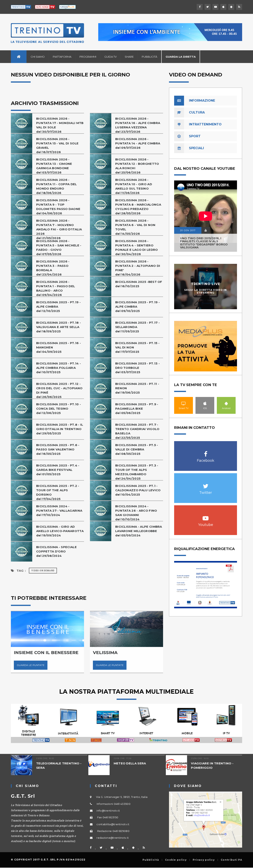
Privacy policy (204, 860)
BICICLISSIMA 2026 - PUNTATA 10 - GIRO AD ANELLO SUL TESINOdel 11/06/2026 (133, 186)
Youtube (205, 516)
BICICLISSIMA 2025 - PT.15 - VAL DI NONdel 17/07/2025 (137, 347)
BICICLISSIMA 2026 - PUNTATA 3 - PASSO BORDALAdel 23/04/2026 (53, 267)
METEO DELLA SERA (130, 763)
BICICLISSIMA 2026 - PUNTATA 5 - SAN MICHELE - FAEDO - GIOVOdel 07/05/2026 (58, 247)
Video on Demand (43, 570)
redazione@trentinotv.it (112, 837)
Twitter (205, 484)
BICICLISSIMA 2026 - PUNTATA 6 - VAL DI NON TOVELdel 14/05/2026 (135, 227)
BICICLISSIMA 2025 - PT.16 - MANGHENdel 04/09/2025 (58, 347)
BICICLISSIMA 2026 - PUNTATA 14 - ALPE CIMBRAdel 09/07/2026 (137, 143)
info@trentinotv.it (108, 810)
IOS (205, 403)
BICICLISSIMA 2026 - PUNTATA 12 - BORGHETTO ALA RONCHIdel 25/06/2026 (137, 165)
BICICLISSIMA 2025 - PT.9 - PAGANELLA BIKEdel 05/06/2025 (136, 408)
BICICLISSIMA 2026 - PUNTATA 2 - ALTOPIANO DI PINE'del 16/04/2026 (137, 267)
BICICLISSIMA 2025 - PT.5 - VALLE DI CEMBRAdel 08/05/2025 (136, 449)
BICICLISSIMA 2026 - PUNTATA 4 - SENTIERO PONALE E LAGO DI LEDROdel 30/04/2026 (136, 247)
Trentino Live (205, 284)
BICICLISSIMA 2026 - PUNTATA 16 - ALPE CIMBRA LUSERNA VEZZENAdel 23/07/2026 (137, 125)
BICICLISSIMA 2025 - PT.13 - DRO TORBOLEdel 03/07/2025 (137, 368)
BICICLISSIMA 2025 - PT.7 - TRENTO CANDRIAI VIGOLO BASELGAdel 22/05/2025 (137, 431)
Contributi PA (231, 860)
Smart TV (184, 403)
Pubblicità (149, 56)
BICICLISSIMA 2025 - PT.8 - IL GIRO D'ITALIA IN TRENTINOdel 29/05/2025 (59, 429)
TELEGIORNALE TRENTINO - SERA (58, 765)
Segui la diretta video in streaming (205, 291)
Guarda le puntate (30, 665)
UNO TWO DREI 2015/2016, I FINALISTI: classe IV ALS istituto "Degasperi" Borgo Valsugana (204, 243)
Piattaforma (62, 56)
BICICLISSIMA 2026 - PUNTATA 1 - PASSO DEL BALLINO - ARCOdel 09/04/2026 (55, 288)
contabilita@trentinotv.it (112, 824)
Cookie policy (176, 860)
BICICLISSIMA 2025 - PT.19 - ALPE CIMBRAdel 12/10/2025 (58, 306)
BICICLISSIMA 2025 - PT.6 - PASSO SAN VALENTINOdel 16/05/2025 (57, 449)
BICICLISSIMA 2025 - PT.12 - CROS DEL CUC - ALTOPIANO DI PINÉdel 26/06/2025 (59, 390)
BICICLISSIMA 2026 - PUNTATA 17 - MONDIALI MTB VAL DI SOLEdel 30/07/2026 (60, 125)
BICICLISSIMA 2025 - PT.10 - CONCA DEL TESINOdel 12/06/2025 (58, 408)
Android (226, 403)
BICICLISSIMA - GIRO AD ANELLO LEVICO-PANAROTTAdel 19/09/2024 (60, 531)
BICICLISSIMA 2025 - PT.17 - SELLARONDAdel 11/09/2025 (137, 327)
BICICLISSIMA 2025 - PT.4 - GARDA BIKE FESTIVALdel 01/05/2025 (57, 470)
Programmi (87, 56)
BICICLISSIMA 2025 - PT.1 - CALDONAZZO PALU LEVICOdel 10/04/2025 (138, 490)
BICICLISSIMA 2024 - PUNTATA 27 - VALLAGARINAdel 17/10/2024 (59, 510)
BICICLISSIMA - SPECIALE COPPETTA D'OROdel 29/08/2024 (56, 551)
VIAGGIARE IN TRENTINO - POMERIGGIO (212, 765)
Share (129, 56)
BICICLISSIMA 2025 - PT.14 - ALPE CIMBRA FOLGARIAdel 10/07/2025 (58, 368)
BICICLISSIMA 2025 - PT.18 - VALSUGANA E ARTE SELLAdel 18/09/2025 (58, 327)
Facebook (205, 452)
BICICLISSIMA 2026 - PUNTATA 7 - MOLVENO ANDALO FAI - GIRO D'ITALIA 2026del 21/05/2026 (59, 229)
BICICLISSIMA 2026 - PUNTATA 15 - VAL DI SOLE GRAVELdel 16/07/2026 (57, 145)
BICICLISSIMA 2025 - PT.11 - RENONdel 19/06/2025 (137, 388)
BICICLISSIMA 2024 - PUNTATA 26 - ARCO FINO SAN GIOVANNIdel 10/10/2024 (136, 512)
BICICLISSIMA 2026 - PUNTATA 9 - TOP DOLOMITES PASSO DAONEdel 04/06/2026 (58, 206)
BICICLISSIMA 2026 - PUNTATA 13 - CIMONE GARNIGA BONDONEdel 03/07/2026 (54, 165)
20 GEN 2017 (187, 230)
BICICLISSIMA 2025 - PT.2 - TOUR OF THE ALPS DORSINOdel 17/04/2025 (57, 492)
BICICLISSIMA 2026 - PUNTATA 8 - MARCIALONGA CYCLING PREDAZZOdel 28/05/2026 (138, 206)
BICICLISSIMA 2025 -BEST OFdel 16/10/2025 (138, 284)
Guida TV (110, 56)
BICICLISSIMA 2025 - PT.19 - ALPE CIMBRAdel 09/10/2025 (137, 306)
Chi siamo (38, 56)
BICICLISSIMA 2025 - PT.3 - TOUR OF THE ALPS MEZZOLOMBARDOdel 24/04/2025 (136, 472)
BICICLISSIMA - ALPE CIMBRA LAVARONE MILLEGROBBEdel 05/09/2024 (138, 531)
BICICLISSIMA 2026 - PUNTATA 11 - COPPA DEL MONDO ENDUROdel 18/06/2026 (56, 186)
